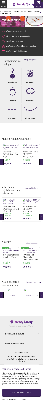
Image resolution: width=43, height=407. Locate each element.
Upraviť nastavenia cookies (14, 399)
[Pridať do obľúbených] (19, 145)
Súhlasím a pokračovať (21, 393)
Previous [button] (2, 162)
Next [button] (41, 162)
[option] (21, 21)
